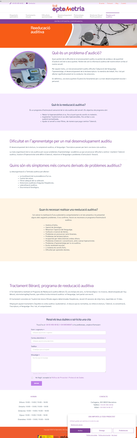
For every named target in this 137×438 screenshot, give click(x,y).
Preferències (123, 430)
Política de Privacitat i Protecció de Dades (67, 378)
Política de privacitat (104, 435)
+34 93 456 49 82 (18, 3)
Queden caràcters (40, 373)
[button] (123, 16)
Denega (102, 430)
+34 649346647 (66, 325)
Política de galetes (91, 435)
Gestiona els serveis (77, 424)
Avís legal (114, 435)
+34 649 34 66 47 (106, 407)
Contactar (31, 3)
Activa (80, 430)
